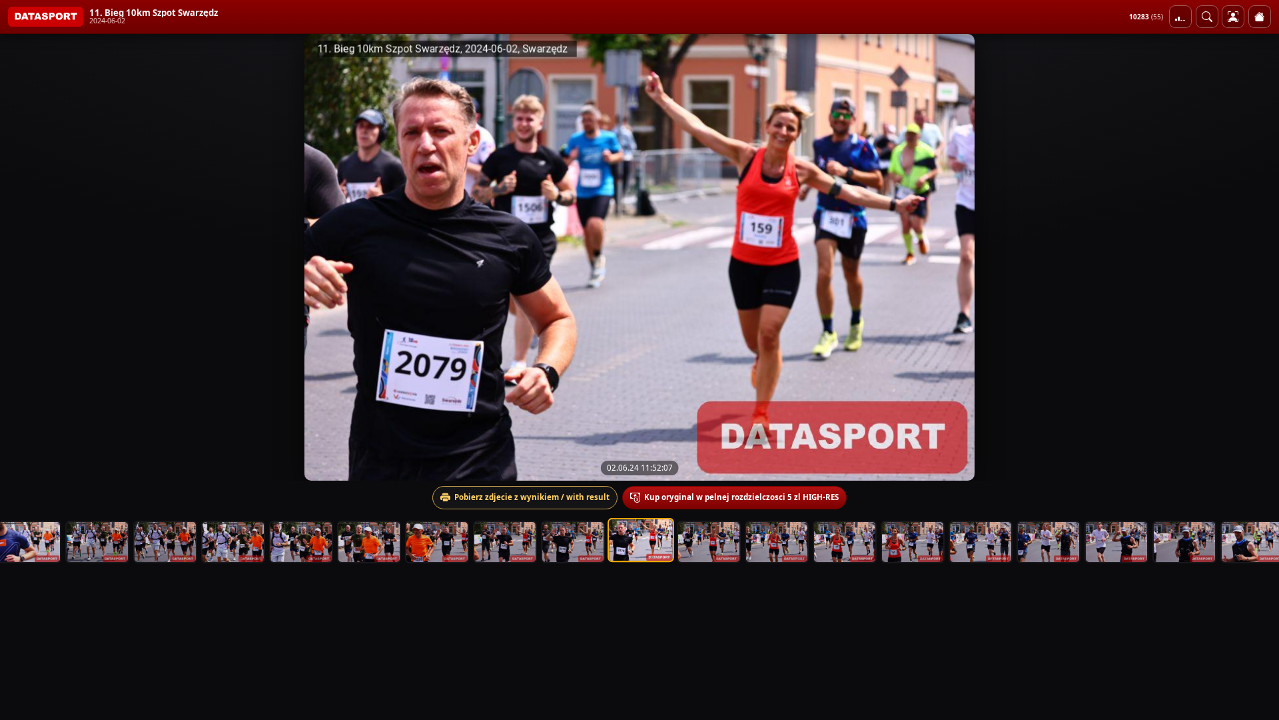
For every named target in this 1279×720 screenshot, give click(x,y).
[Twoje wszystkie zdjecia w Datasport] (1233, 16)
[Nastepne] (1257, 257)
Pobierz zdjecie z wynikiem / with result (532, 497)
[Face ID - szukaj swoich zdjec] (1207, 16)
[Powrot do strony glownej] (1259, 16)
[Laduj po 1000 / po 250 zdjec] (1180, 16)
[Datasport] (45, 17)
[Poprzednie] (22, 257)
